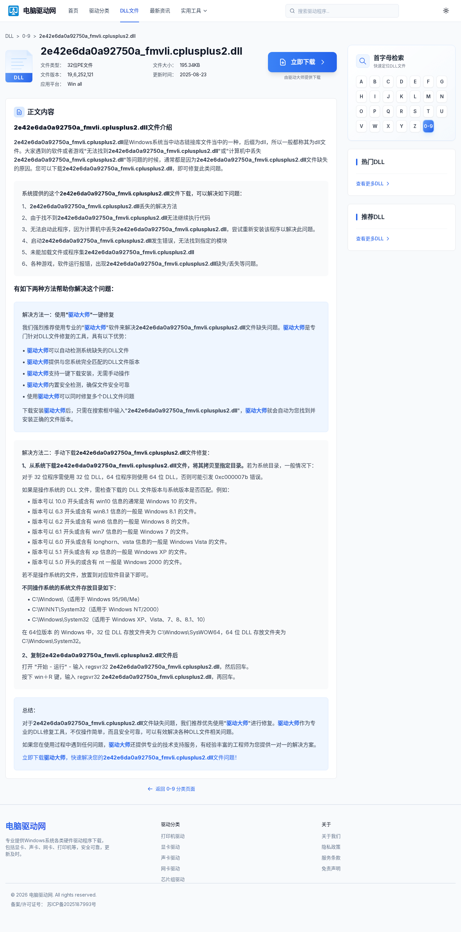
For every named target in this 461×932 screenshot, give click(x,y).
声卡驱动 (170, 857)
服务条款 (331, 857)
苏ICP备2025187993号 (71, 904)
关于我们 (331, 836)
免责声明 (331, 868)
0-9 (26, 36)
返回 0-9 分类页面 (175, 789)
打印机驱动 (173, 836)
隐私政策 (331, 847)
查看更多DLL (370, 183)
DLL (9, 36)
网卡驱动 (170, 868)
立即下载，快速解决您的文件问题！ (131, 757)
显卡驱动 (170, 847)
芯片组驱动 (173, 879)
